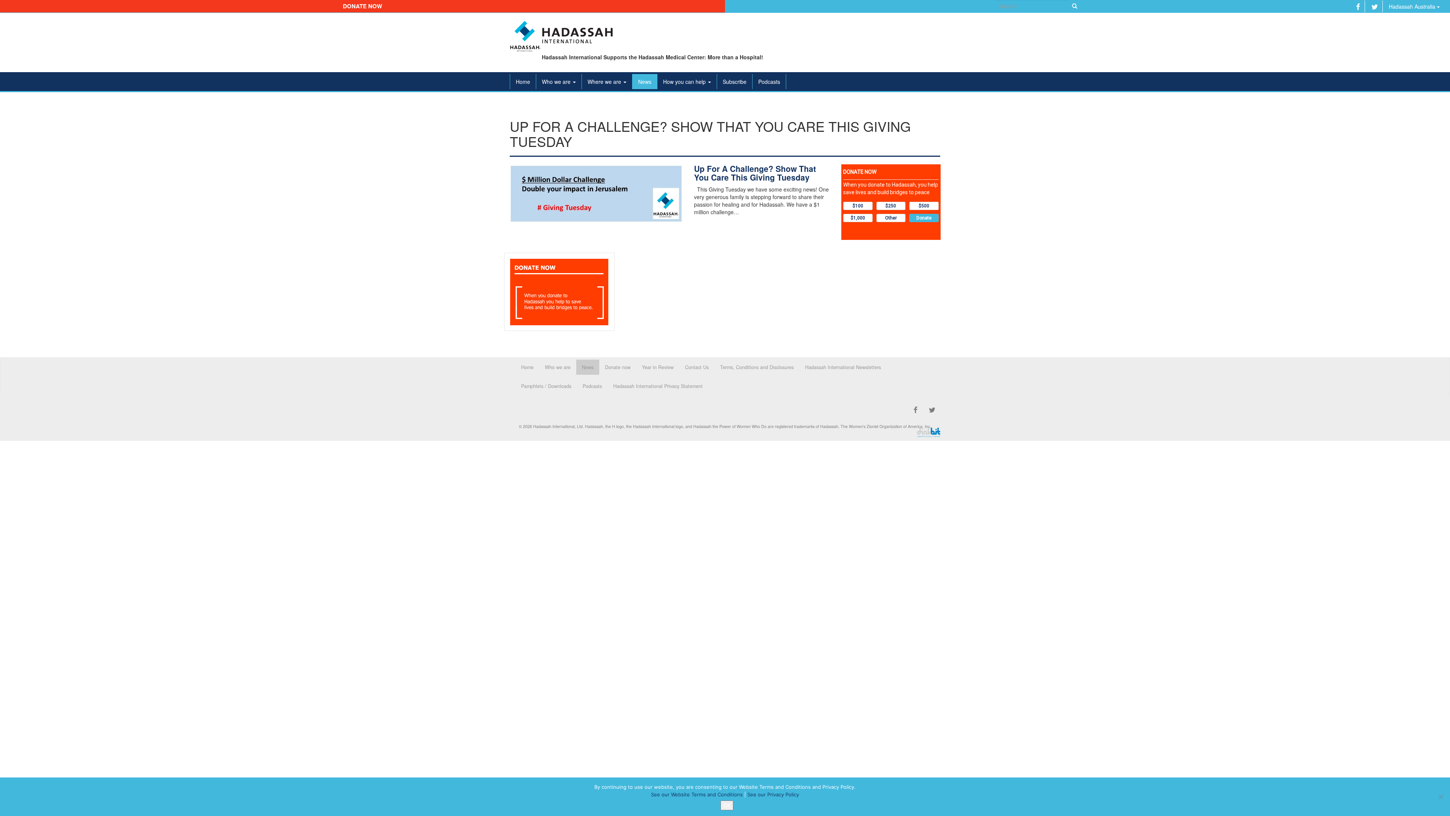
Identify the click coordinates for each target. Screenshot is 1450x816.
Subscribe (735, 81)
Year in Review (658, 367)
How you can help (685, 81)
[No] (1440, 797)
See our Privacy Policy (773, 794)
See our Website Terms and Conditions (697, 794)
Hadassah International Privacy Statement (658, 386)
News (644, 81)
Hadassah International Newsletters (843, 367)
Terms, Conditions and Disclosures (757, 367)
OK (726, 805)
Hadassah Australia (1413, 6)
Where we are (605, 81)
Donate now (362, 6)
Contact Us (697, 367)
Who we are (557, 81)
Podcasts (769, 81)
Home (523, 81)
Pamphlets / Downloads (546, 386)
